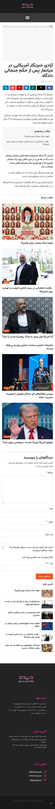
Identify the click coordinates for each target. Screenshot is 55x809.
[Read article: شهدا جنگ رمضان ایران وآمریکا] (27, 221)
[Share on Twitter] (41, 88)
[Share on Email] (13, 88)
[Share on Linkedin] (6, 88)
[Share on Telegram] (26, 88)
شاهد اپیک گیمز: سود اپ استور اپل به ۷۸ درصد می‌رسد (28, 736)
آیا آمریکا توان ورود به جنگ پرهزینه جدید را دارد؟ (27, 336)
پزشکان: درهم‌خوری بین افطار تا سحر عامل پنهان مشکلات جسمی (22, 646)
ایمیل (50, 521)
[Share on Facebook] (49, 88)
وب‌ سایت (49, 534)
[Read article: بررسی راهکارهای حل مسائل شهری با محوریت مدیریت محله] (27, 372)
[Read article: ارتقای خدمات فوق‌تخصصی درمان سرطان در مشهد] (47, 626)
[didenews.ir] (45, 779)
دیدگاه (49, 472)
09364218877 (35, 776)
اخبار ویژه (7, 437)
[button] (27, 17)
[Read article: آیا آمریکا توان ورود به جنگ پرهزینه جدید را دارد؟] (27, 315)
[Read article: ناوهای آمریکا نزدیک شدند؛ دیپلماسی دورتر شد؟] (27, 421)
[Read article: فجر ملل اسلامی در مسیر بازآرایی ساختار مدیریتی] (47, 615)
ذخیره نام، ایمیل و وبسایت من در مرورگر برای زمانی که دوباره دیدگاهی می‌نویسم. (31, 549)
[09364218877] (45, 771)
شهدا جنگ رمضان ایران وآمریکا (36, 136)
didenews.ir (36, 780)
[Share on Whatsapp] (33, 88)
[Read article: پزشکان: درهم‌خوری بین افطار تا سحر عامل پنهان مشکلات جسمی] (47, 648)
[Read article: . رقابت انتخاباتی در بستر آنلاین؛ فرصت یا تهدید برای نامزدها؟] (27, 266)
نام (50, 508)
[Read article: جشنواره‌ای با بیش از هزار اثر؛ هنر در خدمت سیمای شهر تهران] (47, 604)
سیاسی (6, 237)
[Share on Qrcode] (19, 88)
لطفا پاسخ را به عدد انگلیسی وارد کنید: (37, 557)
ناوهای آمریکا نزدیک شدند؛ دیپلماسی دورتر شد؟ (28, 442)
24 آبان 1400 (45, 82)
